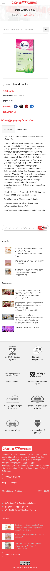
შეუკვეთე (8, 112)
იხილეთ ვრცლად (12, 476)
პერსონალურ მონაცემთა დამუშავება (20, 503)
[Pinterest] (26, 106)
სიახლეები (7, 283)
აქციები (5, 241)
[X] (21, 106)
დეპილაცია (19, 95)
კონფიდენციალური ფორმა (16, 506)
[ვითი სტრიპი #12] (25, 56)
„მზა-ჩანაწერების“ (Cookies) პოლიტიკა (21, 510)
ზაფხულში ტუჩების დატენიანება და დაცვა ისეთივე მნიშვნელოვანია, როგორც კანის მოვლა (29, 527)
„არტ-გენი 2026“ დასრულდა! (27, 327)
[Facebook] (16, 106)
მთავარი (15, 15)
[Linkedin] (32, 106)
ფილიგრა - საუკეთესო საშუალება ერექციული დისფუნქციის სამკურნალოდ (29, 272)
